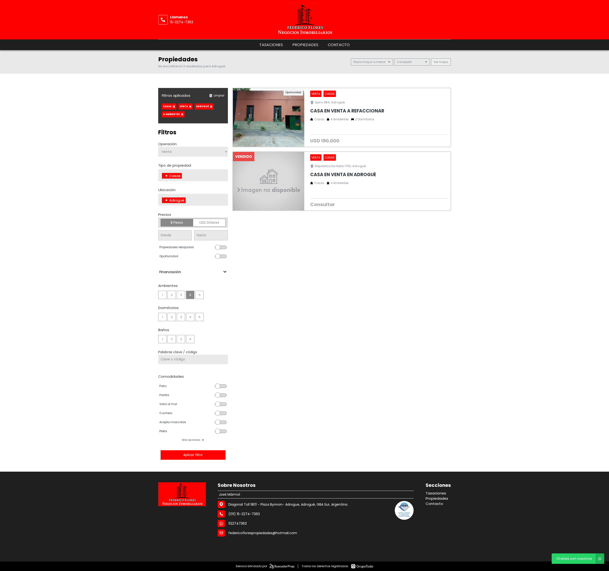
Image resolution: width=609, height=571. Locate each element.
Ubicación (167, 189)
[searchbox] (184, 176)
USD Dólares (209, 222)
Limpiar (219, 95)
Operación (167, 143)
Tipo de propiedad (174, 165)
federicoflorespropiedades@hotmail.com (262, 533)
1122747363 (237, 523)
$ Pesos (177, 222)
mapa (443, 62)
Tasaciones (271, 45)
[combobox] (193, 175)
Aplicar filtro (193, 455)
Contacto (339, 45)
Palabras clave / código (177, 352)
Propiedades (305, 45)
